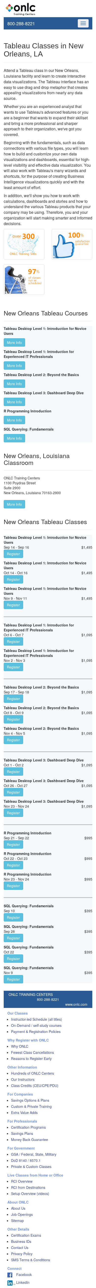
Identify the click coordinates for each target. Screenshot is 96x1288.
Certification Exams (26, 1235)
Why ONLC (19, 1046)
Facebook (22, 1274)
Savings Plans (22, 1133)
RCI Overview (21, 1181)
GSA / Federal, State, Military (33, 1154)
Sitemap (17, 1220)
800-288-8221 (21, 23)
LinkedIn (22, 1282)
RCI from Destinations (28, 1187)
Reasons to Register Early (31, 1058)
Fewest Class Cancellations (32, 1052)
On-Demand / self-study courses (36, 1025)
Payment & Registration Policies (36, 1031)
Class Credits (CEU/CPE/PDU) (34, 1085)
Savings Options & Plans (30, 1100)
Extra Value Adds (24, 1112)
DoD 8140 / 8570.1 (26, 1160)
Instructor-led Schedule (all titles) (36, 1019)
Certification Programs (28, 1127)
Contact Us (19, 1247)
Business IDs (21, 1241)
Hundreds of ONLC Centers (32, 1073)
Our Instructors (22, 1079)
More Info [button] (14, 342)
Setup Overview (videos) (30, 1193)
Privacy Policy (21, 1253)
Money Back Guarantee (29, 1139)
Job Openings (22, 1214)
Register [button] (13, 553)
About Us (18, 1208)
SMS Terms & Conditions (30, 1259)
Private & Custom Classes (31, 1166)
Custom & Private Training (31, 1106)
